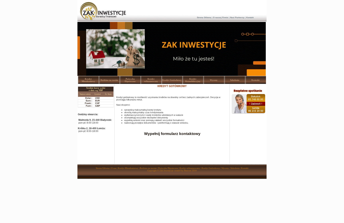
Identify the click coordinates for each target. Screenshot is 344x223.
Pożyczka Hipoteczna (130, 80)
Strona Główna (204, 17)
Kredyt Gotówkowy (172, 80)
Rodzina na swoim (109, 80)
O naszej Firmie (220, 17)
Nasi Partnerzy (237, 17)
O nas (114, 168)
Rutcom (187, 170)
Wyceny (214, 80)
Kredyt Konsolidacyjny (192, 80)
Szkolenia (234, 80)
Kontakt (250, 17)
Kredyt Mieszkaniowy (88, 80)
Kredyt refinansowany (151, 80)
